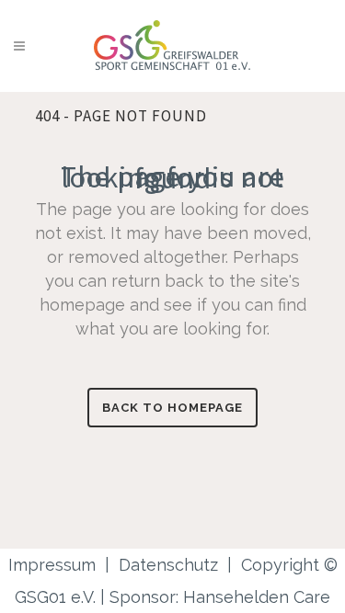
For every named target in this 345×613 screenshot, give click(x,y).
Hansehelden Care (256, 597)
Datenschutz (168, 564)
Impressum (52, 564)
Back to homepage (172, 407)
